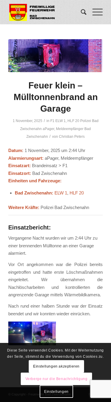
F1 (52, 121)
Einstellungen (56, 392)
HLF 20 (73, 121)
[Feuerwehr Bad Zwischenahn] (46, 12)
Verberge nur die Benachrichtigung (56, 379)
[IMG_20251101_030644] (55, 55)
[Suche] (80, 12)
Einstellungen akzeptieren (56, 366)
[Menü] (94, 12)
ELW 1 (60, 121)
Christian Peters (72, 136)
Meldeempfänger (69, 129)
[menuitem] (80, 12)
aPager (48, 129)
